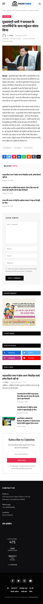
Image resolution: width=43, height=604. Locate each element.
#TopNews (7, 148)
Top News (6, 16)
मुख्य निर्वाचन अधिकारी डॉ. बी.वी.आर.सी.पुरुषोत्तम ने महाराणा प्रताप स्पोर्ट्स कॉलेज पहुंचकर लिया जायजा (28, 420)
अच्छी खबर (24, 591)
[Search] (39, 3)
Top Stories (28, 148)
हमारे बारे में (14, 588)
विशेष (30, 591)
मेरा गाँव (31, 588)
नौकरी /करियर (15, 591)
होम (8, 588)
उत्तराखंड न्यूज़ (23, 588)
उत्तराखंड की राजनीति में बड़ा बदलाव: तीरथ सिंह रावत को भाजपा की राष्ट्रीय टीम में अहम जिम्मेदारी (28, 396)
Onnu (11, 36)
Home (4, 10)
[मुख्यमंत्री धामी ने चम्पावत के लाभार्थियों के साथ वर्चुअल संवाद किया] (21, 58)
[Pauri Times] (21, 3)
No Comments (30, 39)
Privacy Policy (20, 468)
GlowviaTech (33, 597)
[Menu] (3, 3)
